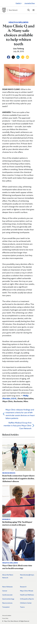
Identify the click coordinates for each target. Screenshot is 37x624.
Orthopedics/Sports (27, 599)
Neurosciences (7, 603)
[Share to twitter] (13, 57)
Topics (22, 607)
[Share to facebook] (9, 57)
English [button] (18, 3)
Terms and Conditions (6, 615)
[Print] (27, 57)
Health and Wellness (27, 595)
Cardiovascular (7, 595)
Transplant (5, 607)
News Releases (7, 587)
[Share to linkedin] (18, 57)
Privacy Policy (5, 618)
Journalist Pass (29, 3)
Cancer (4, 591)
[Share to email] (23, 57)
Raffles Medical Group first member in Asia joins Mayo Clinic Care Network (17, 425)
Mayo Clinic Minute (26, 591)
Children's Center (26, 603)
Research (23, 587)
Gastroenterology (8, 599)
